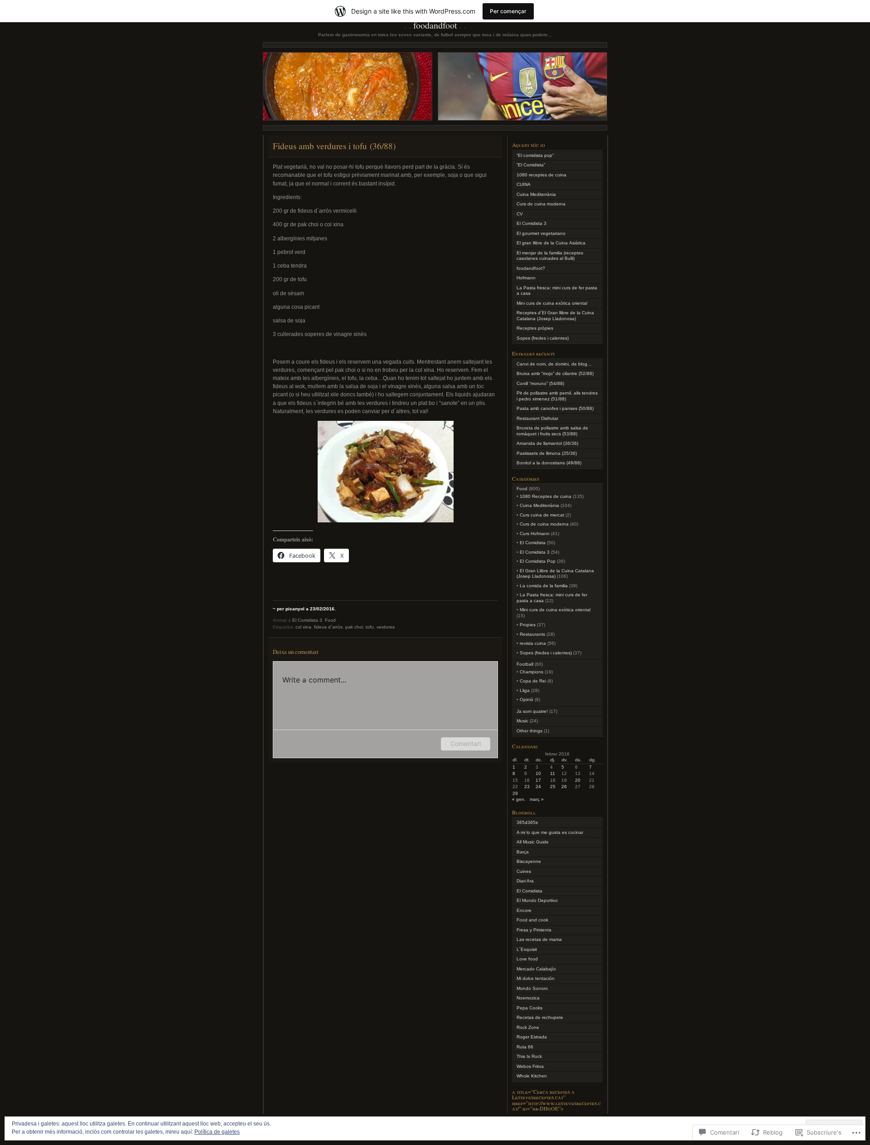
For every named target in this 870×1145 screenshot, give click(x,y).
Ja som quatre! (532, 711)
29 (515, 793)
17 (538, 780)
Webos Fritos (530, 1066)
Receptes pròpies (535, 328)
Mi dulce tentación (536, 978)
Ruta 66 (525, 1046)
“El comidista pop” (535, 155)
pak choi (354, 626)
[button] (386, 471)
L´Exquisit (527, 949)
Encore (524, 910)
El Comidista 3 (307, 620)
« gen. (519, 799)
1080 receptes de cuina (541, 174)
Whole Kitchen (532, 1075)
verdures (386, 626)
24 (538, 786)
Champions (531, 671)
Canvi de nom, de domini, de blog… (554, 363)
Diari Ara (525, 880)
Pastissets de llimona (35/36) (547, 453)
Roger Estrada (532, 1036)
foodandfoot (435, 25)
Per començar (508, 11)
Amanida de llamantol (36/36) (547, 443)
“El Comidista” (531, 164)
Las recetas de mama (539, 939)
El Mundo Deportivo (537, 900)
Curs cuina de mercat (542, 514)
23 (527, 786)
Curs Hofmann (535, 533)
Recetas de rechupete (540, 1017)
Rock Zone (528, 1027)
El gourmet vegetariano (541, 233)
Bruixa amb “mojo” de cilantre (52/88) (555, 373)
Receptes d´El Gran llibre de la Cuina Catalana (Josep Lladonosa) (555, 315)
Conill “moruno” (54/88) (540, 383)
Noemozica (528, 997)
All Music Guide (533, 841)
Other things (529, 730)
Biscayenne (529, 861)
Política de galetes (217, 1132)
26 (564, 786)
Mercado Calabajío (536, 968)
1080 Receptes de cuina (545, 496)
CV (520, 213)
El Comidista (533, 542)
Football (525, 664)
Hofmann (526, 277)
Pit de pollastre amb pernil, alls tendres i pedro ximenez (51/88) (557, 395)
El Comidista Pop (538, 561)
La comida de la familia (544, 585)
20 (577, 780)
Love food (527, 958)
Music (522, 720)
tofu (370, 626)
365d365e (527, 822)
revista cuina (533, 643)
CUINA (524, 184)
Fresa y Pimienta (534, 929)
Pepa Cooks (529, 1007)
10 (538, 773)
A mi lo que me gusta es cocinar (550, 832)
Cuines (524, 871)
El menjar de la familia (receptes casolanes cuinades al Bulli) (550, 255)
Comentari (465, 743)
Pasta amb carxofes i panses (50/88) (555, 408)
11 (552, 773)
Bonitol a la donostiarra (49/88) (549, 462)
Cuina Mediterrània (536, 194)
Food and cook (532, 919)
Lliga (525, 690)
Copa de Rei (533, 680)
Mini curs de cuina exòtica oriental (552, 303)
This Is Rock (529, 1056)
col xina (303, 626)
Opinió (526, 699)
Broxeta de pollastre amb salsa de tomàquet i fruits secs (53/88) (552, 430)
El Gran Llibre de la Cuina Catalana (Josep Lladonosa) (555, 573)
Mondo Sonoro (532, 988)
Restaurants (532, 634)
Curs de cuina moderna (541, 203)
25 (553, 786)
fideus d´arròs (328, 626)
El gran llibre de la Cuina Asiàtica (551, 242)
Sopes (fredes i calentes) (543, 338)
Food (330, 620)
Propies (528, 624)
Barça (523, 851)
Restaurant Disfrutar (537, 418)
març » (537, 799)
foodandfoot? (531, 268)
